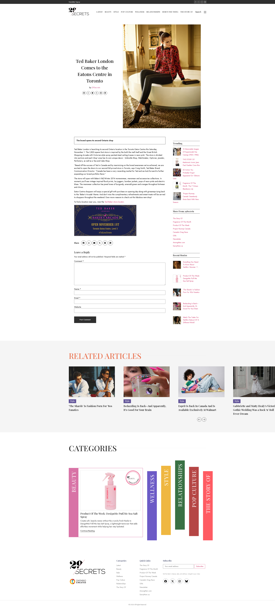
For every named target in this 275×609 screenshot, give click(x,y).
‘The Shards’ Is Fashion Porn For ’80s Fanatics (191, 291)
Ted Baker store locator (114, 201)
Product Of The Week (181, 225)
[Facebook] (165, 581)
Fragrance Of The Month (182, 222)
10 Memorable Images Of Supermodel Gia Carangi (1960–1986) (191, 152)
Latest (99, 12)
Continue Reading (87, 531)
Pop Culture (127, 12)
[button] (84, 93)
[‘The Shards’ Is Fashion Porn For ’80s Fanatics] (92, 381)
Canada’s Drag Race (180, 232)
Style (116, 12)
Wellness (139, 12)
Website (77, 307)
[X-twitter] (172, 581)
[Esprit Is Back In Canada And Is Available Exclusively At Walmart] (201, 381)
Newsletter (177, 239)
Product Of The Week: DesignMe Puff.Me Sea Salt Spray (191, 278)
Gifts (174, 235)
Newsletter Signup (74, 2)
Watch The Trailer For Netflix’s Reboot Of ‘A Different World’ (191, 320)
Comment (79, 261)
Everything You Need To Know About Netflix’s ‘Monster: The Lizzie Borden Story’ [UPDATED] (191, 265)
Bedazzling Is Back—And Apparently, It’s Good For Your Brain (190, 306)
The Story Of (186, 12)
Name (77, 289)
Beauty (108, 12)
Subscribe (199, 566)
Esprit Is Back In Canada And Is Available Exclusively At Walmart (197, 408)
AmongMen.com (179, 242)
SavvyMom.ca (178, 246)
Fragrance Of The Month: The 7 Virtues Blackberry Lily (190, 186)
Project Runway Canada (181, 229)
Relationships (153, 12)
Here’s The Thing (170, 12)
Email (77, 298)
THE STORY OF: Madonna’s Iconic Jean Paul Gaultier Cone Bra (191, 162)
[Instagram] (179, 581)
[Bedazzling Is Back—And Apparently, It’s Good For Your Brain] (147, 381)
